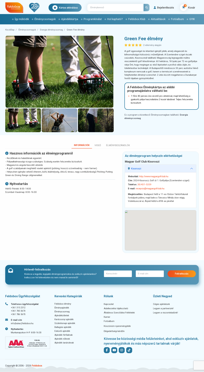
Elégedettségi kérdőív (114, 331)
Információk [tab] (82, 145)
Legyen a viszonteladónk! (165, 312)
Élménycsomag (62, 311)
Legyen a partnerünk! (163, 308)
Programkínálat (93, 19)
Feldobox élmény (63, 303)
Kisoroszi (136, 168)
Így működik (22, 19)
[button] (163, 7)
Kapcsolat (109, 304)
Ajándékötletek (62, 315)
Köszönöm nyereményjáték (117, 326)
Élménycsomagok (45, 19)
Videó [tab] (98, 145)
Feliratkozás (181, 273)
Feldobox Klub (136, 19)
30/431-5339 (144, 184)
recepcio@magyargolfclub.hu (150, 188)
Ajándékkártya (69, 19)
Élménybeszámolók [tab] (118, 145)
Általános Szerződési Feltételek (119, 312)
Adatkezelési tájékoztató (116, 308)
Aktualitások (158, 19)
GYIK (192, 19)
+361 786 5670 (18, 314)
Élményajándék (62, 307)
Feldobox (37, 365)
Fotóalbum (177, 19)
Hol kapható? (115, 19)
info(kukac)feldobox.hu (22, 323)
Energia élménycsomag (51, 29)
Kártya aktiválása (68, 7)
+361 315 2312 (18, 307)
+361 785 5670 (18, 311)
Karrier (107, 317)
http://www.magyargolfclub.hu (153, 176)
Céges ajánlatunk (161, 304)
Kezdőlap (9, 29)
